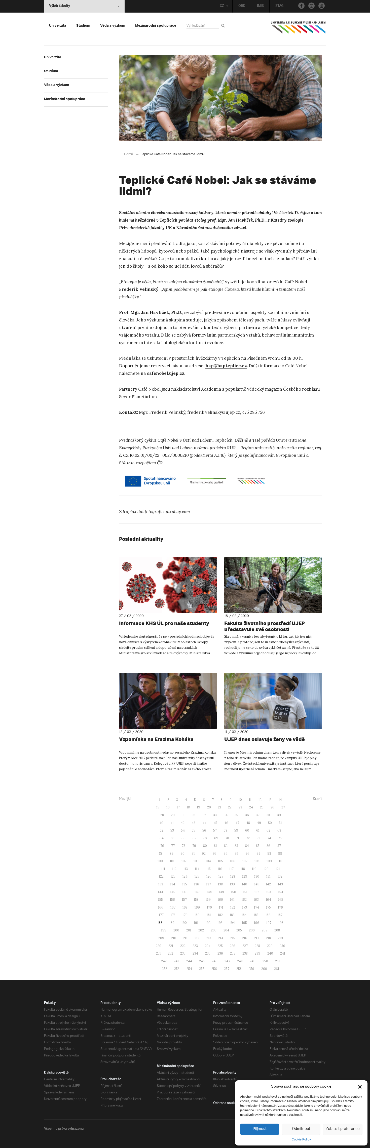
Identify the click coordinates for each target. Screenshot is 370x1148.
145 (172, 892)
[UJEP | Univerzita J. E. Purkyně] (298, 29)
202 (201, 930)
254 (189, 969)
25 (262, 807)
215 (232, 938)
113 (185, 869)
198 (280, 923)
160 (220, 899)
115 (208, 869)
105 (220, 861)
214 (220, 938)
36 (247, 815)
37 (258, 815)
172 (232, 907)
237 (232, 953)
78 (183, 846)
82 (226, 846)
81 (215, 846)
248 (240, 961)
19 (198, 807)
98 (269, 853)
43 (193, 823)
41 (172, 823)
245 (202, 961)
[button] (359, 1086)
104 (208, 861)
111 (163, 869)
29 (173, 815)
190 (184, 923)
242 (164, 961)
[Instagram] (311, 6)
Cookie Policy (301, 1139)
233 (183, 953)
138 (220, 884)
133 (160, 884)
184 (244, 915)
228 (257, 946)
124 (185, 876)
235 (207, 953)
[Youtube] (321, 6)
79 (194, 846)
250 (265, 961)
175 (268, 907)
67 (194, 838)
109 (269, 861)
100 (160, 861)
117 (231, 869)
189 (171, 923)
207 (264, 930)
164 (268, 899)
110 (281, 861)
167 (172, 907)
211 (185, 938)
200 (176, 930)
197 (268, 923)
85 (258, 846)
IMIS (260, 6)
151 (245, 892)
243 (176, 961)
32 (204, 815)
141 (256, 884)
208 (277, 930)
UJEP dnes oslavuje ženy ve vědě (264, 739)
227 (245, 946)
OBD (241, 6)
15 (157, 807)
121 (278, 869)
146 (185, 892)
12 (260, 800)
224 (207, 946)
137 (208, 884)
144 (160, 892)
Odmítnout (301, 1129)
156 (172, 899)
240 (270, 953)
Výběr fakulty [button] (59, 6)
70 (227, 838)
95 (236, 853)
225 (220, 946)
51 (280, 823)
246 (214, 961)
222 (183, 946)
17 (178, 807)
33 (215, 815)
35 (236, 815)
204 (226, 930)
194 (232, 923)
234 (195, 953)
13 (270, 800)
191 (196, 923)
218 (268, 938)
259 (251, 969)
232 (170, 953)
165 (280, 899)
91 (193, 853)
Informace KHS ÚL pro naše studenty (164, 623)
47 (237, 823)
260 (264, 969)
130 (256, 876)
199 (163, 930)
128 (232, 876)
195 (244, 923)
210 (173, 938)
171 (221, 907)
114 (197, 869)
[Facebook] (301, 6)
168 (185, 907)
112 (174, 869)
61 (258, 830)
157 (184, 899)
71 (237, 838)
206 (252, 930)
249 (252, 961)
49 (259, 823)
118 (243, 869)
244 (189, 961)
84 (247, 846)
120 (266, 869)
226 (232, 946)
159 (208, 899)
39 (279, 815)
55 (193, 830)
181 (209, 915)
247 (227, 961)
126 (208, 876)
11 (250, 800)
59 (236, 830)
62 (268, 830)
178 (173, 915)
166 (160, 907)
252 (164, 969)
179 (185, 915)
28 (162, 815)
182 (220, 915)
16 (168, 807)
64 (162, 838)
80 (205, 846)
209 (161, 938)
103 (196, 861)
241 (282, 953)
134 (172, 884)
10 (240, 800)
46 (226, 823)
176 (280, 907)
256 (214, 969)
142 (268, 884)
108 (257, 861)
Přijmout (260, 1129)
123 (173, 876)
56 (204, 830)
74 (269, 838)
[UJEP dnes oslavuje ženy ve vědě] (273, 701)
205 (239, 930)
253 (176, 969)
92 (204, 853)
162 (244, 899)
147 (197, 892)
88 (161, 853)
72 (248, 838)
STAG (279, 6)
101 (172, 861)
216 (244, 938)
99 (280, 853)
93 (214, 853)
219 (280, 938)
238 (245, 953)
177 (161, 915)
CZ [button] (222, 6)
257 (226, 969)
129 (244, 876)
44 (204, 823)
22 (230, 807)
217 (256, 938)
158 (196, 899)
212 (197, 938)
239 (257, 953)
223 (195, 946)
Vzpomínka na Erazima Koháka (156, 739)
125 (197, 876)
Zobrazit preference (343, 1129)
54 (183, 830)
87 (279, 846)
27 (283, 807)
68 (205, 838)
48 (248, 823)
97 (258, 853)
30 (184, 815)
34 (226, 815)
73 (258, 838)
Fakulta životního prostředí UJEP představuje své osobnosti (264, 626)
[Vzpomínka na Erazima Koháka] (168, 701)
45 (215, 823)
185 (256, 915)
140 (244, 884)
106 (232, 861)
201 (188, 930)
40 (161, 823)
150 (233, 892)
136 (196, 884)
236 (220, 953)
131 (268, 876)
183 (232, 915)
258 (239, 969)
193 (220, 923)
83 (236, 846)
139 (232, 884)
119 (254, 869)
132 (280, 876)
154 (280, 892)
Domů (128, 154)
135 (184, 884)
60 (247, 830)
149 (221, 892)
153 (268, 892)
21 (219, 807)
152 (256, 892)
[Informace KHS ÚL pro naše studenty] (168, 585)
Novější (125, 799)
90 (182, 853)
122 (161, 876)
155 (160, 899)
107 (244, 861)
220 (158, 946)
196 (256, 923)
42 (182, 823)
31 (194, 815)
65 (172, 838)
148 (209, 892)
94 (226, 853)
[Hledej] (224, 25)
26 (272, 807)
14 (280, 800)
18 (188, 807)
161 (232, 899)
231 (158, 953)
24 (251, 807)
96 (247, 853)
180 (197, 915)
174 (256, 907)
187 (280, 915)
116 (220, 869)
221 (170, 946)
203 (213, 930)
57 (215, 830)
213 (208, 938)
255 (201, 969)
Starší (317, 799)
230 (282, 946)
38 (268, 815)
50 (270, 823)
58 (225, 830)
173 (244, 907)
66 (183, 838)
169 (197, 907)
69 (216, 838)
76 (162, 846)
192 (207, 923)
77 (173, 846)
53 (172, 830)
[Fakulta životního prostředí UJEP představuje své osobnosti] (273, 585)
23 (240, 807)
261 (276, 969)
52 (161, 830)
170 (209, 907)
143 (280, 884)
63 (279, 830)
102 (184, 861)
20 (209, 807)
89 (171, 853)
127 (220, 876)
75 (280, 838)
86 (268, 846)
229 (270, 946)
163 (256, 899)
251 (277, 961)
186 (268, 915)
